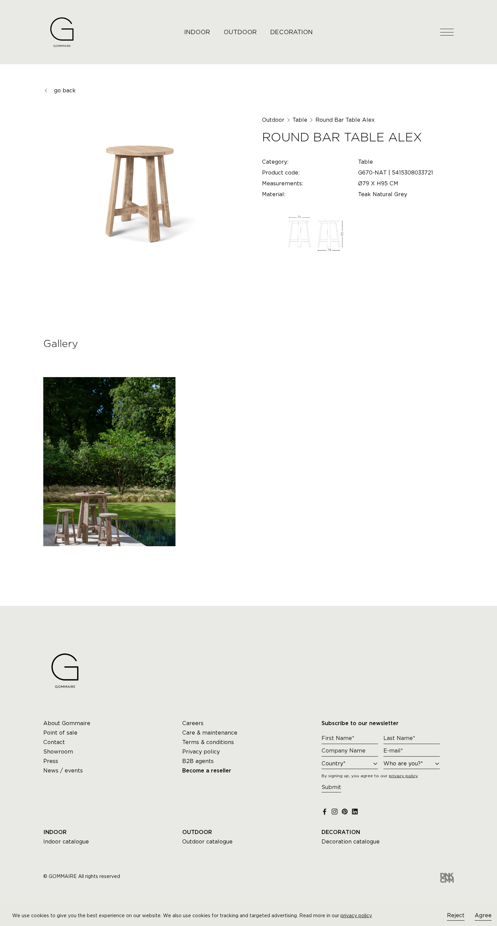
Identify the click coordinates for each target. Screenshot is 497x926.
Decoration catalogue (351, 841)
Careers (193, 723)
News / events (63, 770)
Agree (483, 915)
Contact (54, 742)
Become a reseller (206, 770)
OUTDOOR (240, 32)
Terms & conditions (208, 742)
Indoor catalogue (66, 841)
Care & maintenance (209, 733)
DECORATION (291, 32)
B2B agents (198, 761)
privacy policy (356, 915)
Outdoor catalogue (207, 841)
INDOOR (197, 32)
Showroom (58, 751)
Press (50, 761)
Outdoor (273, 120)
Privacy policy (201, 751)
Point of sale (60, 733)
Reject (456, 915)
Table (299, 120)
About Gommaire (66, 723)
